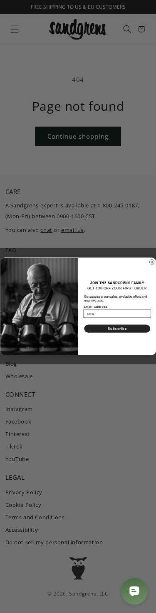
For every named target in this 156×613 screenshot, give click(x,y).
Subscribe (116, 328)
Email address (95, 307)
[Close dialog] (151, 262)
